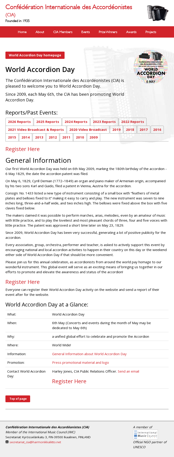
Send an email (128, 371)
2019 (116, 129)
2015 (12, 137)
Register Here (22, 281)
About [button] (40, 32)
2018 (130, 129)
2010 (80, 137)
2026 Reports (19, 121)
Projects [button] (150, 32)
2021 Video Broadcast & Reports (36, 129)
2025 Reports (47, 121)
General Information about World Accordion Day (89, 354)
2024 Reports (76, 121)
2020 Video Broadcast (88, 129)
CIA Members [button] (62, 32)
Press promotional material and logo (80, 362)
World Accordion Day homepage (35, 55)
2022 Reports (132, 121)
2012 (53, 137)
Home (22, 32)
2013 (39, 137)
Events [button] (85, 32)
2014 (26, 137)
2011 (66, 137)
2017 (144, 129)
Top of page (18, 399)
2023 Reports (104, 121)
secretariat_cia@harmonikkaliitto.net (35, 442)
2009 (93, 137)
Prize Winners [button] (108, 32)
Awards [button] (131, 32)
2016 (157, 129)
